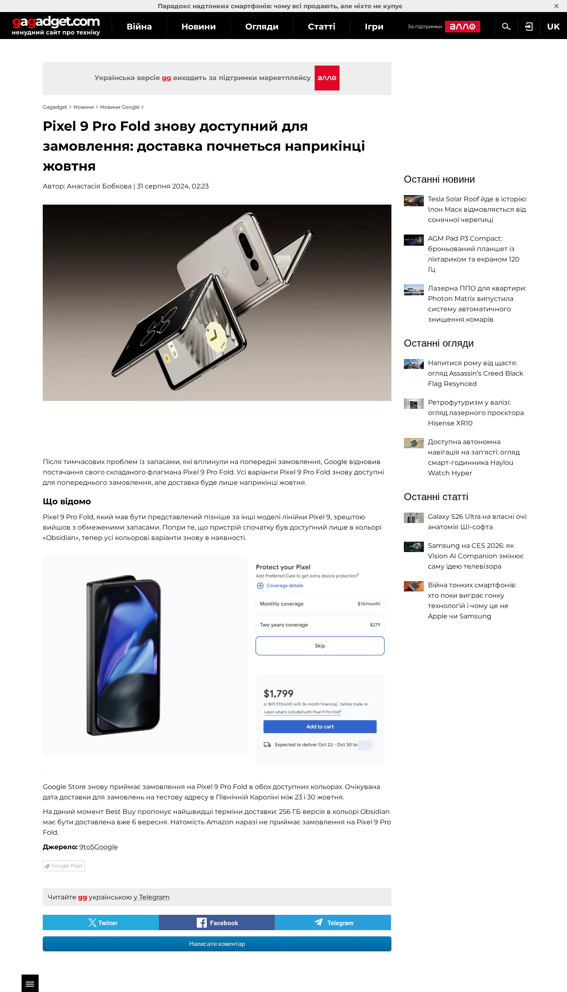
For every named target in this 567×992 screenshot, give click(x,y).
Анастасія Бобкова (99, 186)
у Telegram (152, 897)
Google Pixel (66, 866)
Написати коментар (217, 943)
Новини (198, 27)
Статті (321, 27)
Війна (139, 27)
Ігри (374, 27)
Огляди (262, 27)
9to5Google (98, 847)
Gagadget (56, 25)
